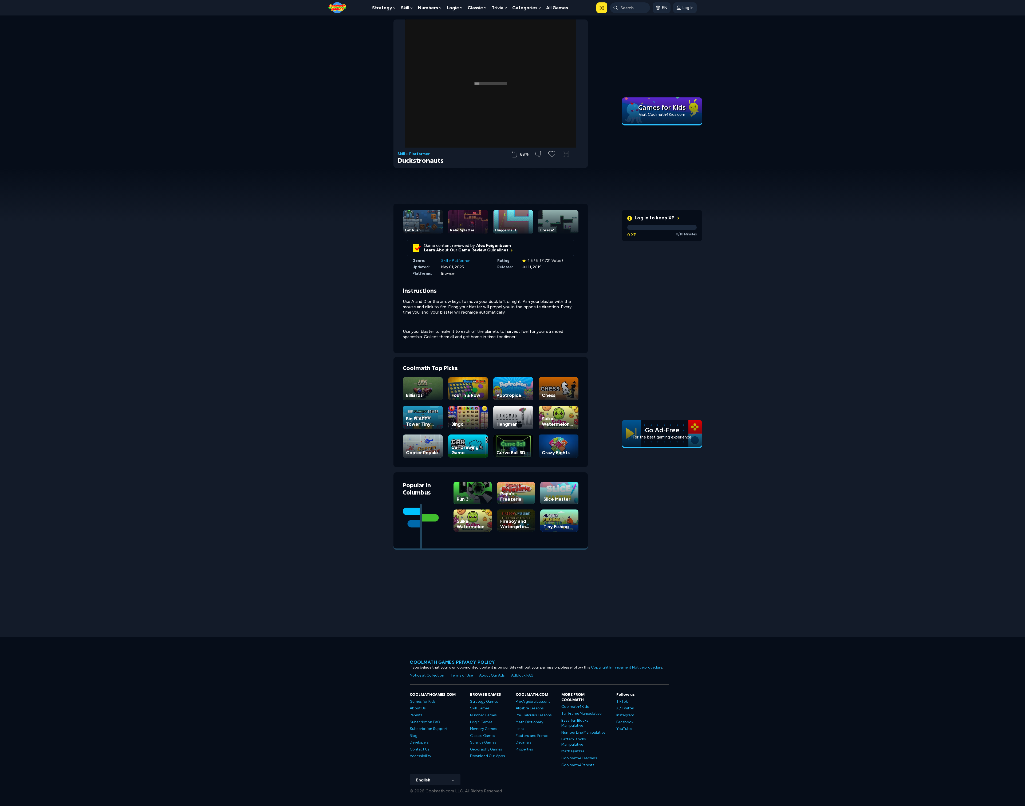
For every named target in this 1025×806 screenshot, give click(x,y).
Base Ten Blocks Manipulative (574, 723)
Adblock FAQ (522, 675)
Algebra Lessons (530, 708)
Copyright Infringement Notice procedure (626, 667)
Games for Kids (423, 701)
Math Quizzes (572, 751)
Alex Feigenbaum (493, 245)
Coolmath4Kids (575, 706)
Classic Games (482, 735)
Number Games (483, 715)
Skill (405, 7)
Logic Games (481, 722)
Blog (413, 735)
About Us (418, 708)
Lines (520, 728)
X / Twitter (625, 708)
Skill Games (480, 708)
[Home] (337, 7)
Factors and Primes (532, 735)
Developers (419, 742)
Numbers (428, 7)
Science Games (483, 742)
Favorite (552, 162)
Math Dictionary (529, 722)
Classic (475, 7)
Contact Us (419, 749)
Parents (416, 715)
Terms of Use (462, 675)
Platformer (419, 154)
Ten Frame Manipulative (581, 713)
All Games (557, 7)
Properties (524, 749)
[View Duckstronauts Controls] (565, 154)
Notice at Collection (427, 675)
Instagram (625, 715)
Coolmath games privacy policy (452, 662)
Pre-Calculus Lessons (534, 715)
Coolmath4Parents (577, 765)
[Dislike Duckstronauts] (538, 154)
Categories (524, 7)
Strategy (382, 7)
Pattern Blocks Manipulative (573, 742)
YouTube (624, 728)
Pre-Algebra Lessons (533, 701)
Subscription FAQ (425, 722)
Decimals (523, 742)
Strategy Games (484, 701)
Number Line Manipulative (583, 732)
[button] (601, 7)
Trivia (497, 7)
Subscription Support (429, 728)
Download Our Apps (487, 756)
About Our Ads (492, 675)
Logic (453, 7)
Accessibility (420, 756)
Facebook (624, 722)
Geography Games (486, 749)
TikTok (622, 701)
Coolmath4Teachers (579, 758)
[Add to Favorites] (551, 153)
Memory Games (483, 728)
